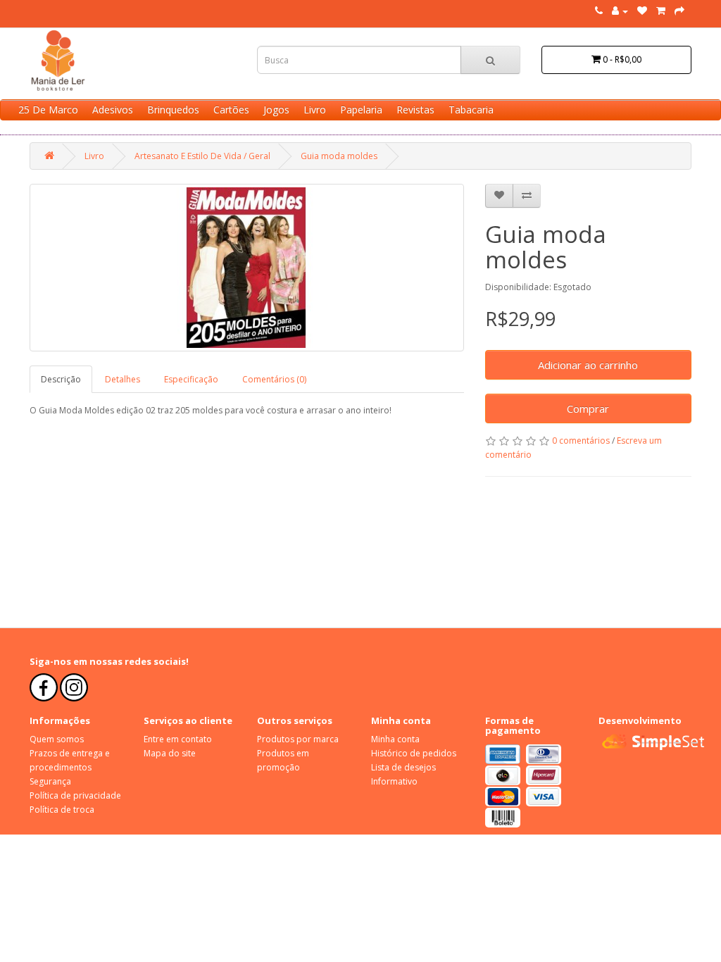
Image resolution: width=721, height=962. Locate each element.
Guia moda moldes (339, 156)
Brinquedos (173, 109)
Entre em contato (178, 739)
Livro (314, 109)
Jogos (276, 109)
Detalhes (122, 379)
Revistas (415, 109)
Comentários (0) (274, 379)
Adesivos (112, 109)
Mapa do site (170, 753)
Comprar (588, 408)
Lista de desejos (403, 767)
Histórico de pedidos (413, 753)
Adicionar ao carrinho (588, 365)
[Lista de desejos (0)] (642, 11)
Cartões (231, 109)
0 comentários (581, 440)
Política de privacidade (75, 795)
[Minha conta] (620, 11)
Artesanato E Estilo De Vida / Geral (202, 156)
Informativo (394, 781)
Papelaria (361, 109)
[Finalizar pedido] (679, 11)
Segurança (50, 781)
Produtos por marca (298, 739)
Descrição (61, 379)
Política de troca (62, 810)
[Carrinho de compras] (660, 11)
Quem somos (57, 739)
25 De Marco (48, 109)
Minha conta (395, 739)
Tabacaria (471, 109)
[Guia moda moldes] (247, 267)
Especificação (191, 379)
